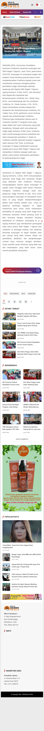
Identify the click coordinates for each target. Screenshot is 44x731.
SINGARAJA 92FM (27, 694)
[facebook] (9, 302)
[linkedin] (16, 24)
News (23, 293)
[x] (15, 302)
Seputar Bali (27, 12)
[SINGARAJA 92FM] (10, 5)
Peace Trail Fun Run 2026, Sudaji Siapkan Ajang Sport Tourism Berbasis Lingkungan (28, 324)
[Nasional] (10, 17)
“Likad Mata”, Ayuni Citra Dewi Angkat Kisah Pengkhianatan (17, 546)
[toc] (41, 221)
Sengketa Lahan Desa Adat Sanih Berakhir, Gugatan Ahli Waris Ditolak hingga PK (28, 315)
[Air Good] (25, 17)
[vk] (27, 24)
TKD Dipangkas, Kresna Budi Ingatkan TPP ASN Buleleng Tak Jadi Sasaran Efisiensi (11, 428)
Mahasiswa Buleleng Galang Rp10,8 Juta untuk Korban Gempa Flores (32, 428)
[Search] (32, 5)
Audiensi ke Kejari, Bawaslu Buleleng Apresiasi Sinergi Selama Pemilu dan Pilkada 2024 (24, 585)
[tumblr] (22, 24)
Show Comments (22, 439)
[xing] (33, 24)
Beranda (7, 44)
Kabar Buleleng (15, 12)
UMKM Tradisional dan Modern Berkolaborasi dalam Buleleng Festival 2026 (31, 406)
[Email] (26, 302)
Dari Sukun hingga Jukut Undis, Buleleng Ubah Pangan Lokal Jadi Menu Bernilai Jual (28, 353)
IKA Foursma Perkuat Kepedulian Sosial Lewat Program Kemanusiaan (28, 343)
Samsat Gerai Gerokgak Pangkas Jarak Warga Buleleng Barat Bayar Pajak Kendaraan (10, 406)
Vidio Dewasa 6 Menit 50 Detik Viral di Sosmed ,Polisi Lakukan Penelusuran (25, 575)
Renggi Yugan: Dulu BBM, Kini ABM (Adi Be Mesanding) (26, 556)
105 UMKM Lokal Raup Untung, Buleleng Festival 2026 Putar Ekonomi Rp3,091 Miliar (28, 334)
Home (4, 12)
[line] (11, 24)
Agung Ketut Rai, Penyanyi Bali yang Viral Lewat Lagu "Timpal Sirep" (26, 565)
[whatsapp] (20, 302)
